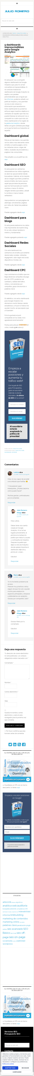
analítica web (19, 450)
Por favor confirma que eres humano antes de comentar (15, 732)
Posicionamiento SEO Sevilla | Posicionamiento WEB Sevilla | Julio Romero (17, 11)
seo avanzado (15, 928)
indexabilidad (24, 911)
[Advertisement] (17, 872)
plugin (28, 925)
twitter (14, 941)
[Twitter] (10, 744)
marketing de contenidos (15, 918)
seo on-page (17, 937)
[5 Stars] (26, 324)
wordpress (8, 944)
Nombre (8, 682)
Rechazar (25, 1068)
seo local (13, 933)
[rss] (19, 744)
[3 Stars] (23, 324)
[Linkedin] (15, 744)
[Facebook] (24, 744)
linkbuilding (16, 915)
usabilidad (20, 941)
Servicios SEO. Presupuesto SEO (12, 1033)
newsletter (22, 922)
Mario (16, 575)
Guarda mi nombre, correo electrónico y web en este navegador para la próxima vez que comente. (15, 716)
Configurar (17, 1072)
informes (10, 99)
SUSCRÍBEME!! (17, 838)
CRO (26, 909)
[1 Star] (20, 324)
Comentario (9, 663)
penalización (21, 925)
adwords (7, 902)
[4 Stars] (24, 324)
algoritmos (19, 902)
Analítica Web (17, 448)
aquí (6, 159)
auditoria (22, 905)
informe (14, 452)
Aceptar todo (10, 1068)
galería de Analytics (13, 123)
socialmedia (7, 941)
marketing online (11, 922)
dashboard (8, 452)
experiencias (15, 911)
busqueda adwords (9, 909)
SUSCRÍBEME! (17, 418)
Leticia (16, 472)
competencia (21, 909)
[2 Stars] (21, 324)
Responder (11, 502)
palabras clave (10, 925)
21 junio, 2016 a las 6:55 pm (21, 474)
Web (6, 701)
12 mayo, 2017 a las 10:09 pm (22, 577)
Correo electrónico (11, 692)
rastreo (5, 929)
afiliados (14, 902)
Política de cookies (8, 1063)
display (10, 911)
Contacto (9, 1051)
